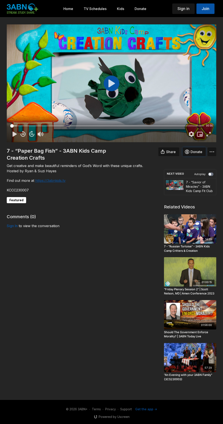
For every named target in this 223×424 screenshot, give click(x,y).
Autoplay (200, 174)
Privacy (110, 409)
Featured (16, 200)
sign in (12, 226)
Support (126, 409)
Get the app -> (146, 409)
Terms (96, 409)
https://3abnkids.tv (50, 180)
